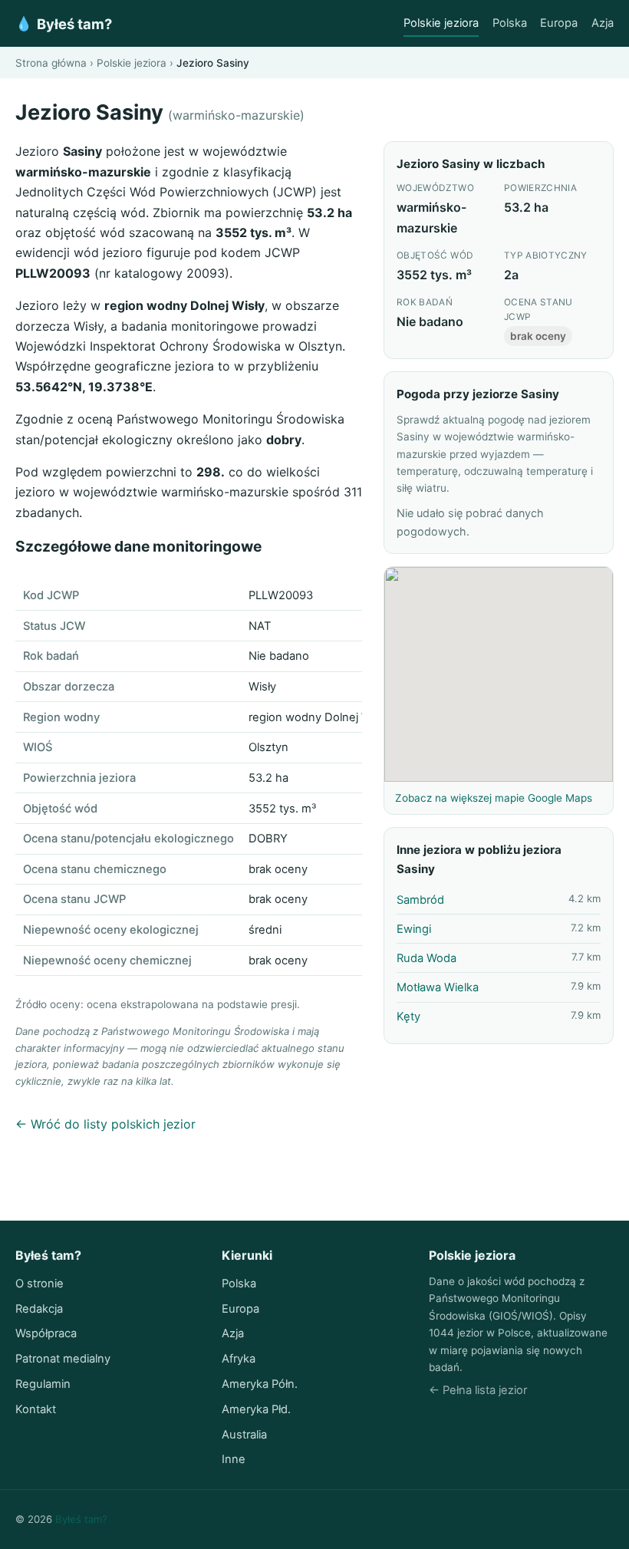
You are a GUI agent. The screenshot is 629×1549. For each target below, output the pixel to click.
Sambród (420, 900)
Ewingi (414, 929)
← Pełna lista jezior (478, 1390)
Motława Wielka (438, 987)
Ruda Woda (426, 958)
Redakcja (39, 1309)
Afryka (238, 1359)
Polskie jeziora (441, 23)
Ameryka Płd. (256, 1409)
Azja (602, 23)
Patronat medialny (62, 1359)
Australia (244, 1435)
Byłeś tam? (63, 23)
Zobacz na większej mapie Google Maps (493, 798)
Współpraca (46, 1333)
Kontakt (35, 1409)
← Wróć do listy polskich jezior (105, 1124)
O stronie (39, 1283)
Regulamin (43, 1384)
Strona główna (51, 63)
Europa (559, 23)
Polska (509, 23)
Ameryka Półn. (260, 1384)
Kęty (408, 1016)
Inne (233, 1459)
